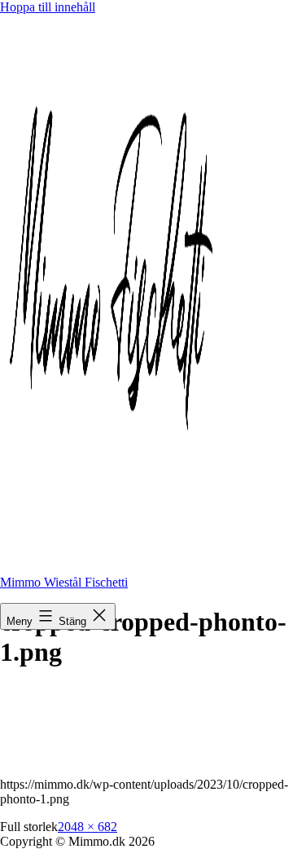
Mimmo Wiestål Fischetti (64, 582)
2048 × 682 (87, 827)
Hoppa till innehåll (47, 7)
